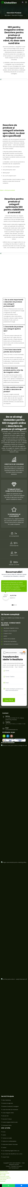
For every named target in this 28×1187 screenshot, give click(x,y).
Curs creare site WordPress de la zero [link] (12, 1154)
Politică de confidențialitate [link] (9, 1141)
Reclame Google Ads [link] (7, 1103)
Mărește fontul (3, 1171)
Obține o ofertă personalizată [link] (7, 190)
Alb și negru (3, 1174)
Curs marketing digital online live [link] (10, 1150)
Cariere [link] (4, 1135)
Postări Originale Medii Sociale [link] (10, 1122)
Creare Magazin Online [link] (8, 1112)
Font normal (3, 1179)
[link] (9, 2)
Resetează (2, 1181)
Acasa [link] (8, 15)
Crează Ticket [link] (5, 1157)
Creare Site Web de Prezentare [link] (10, 1109)
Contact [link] (4, 1147)
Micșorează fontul (4, 1173)
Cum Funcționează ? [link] (14, 1168)
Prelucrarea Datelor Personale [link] (10, 1144)
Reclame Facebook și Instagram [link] (10, 1106)
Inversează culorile (4, 1176)
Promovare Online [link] (7, 1125)
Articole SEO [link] (5, 1116)
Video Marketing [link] (6, 1100)
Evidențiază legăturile (5, 1178)
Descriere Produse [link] (7, 1119)
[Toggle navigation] (26, 2)
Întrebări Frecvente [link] (16, 1166)
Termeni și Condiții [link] (7, 1138)
